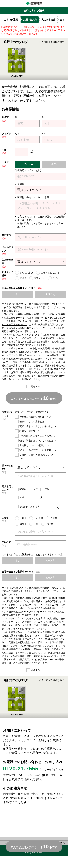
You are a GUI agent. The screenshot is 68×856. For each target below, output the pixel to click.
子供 (21, 497)
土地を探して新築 (50, 272)
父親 (35, 489)
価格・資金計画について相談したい (37, 440)
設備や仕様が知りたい (30, 431)
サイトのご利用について (14, 304)
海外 (54, 164)
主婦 (36, 524)
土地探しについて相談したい (34, 445)
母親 (47, 489)
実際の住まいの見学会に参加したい (37, 426)
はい (18, 294)
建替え (23, 278)
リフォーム (39, 278)
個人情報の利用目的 (39, 304)
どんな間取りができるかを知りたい (37, 436)
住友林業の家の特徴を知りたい (35, 417)
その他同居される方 (29, 506)
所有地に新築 (26, 272)
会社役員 (38, 518)
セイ (17, 133)
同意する (35, 386)
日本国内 (27, 164)
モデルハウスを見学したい (33, 421)
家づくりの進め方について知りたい (37, 450)
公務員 (23, 524)
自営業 (53, 518)
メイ (44, 133)
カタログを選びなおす (53, 42)
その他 (56, 278)
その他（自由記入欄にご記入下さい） (36, 457)
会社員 (23, 518)
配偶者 (22, 489)
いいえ (50, 294)
